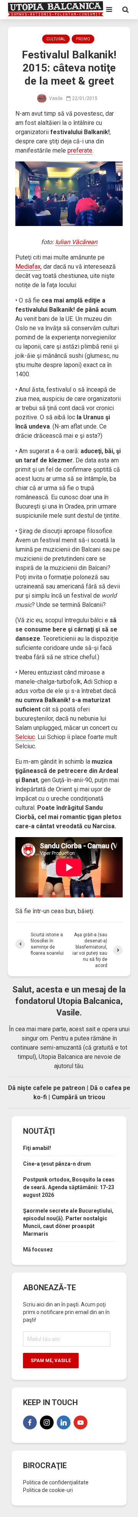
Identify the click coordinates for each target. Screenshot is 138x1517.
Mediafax (28, 266)
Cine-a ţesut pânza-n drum (57, 1164)
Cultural (56, 39)
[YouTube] (80, 1422)
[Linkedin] (64, 1422)
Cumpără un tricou (78, 1097)
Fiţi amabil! (37, 1148)
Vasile (55, 98)
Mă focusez (38, 1249)
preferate (79, 150)
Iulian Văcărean (76, 242)
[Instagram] (47, 1422)
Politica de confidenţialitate (56, 1482)
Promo (83, 39)
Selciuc (25, 737)
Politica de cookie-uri (48, 1490)
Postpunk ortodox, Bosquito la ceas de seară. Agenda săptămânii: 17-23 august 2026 (69, 1187)
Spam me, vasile (51, 1360)
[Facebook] (30, 1422)
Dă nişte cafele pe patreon (46, 1088)
